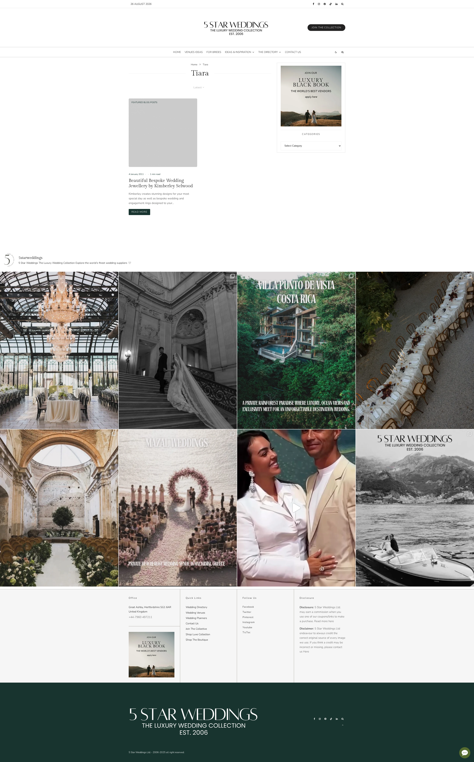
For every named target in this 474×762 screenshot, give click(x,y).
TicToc (247, 632)
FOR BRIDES (213, 52)
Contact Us (192, 623)
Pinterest (248, 617)
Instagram (249, 622)
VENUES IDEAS (194, 52)
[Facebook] (313, 4)
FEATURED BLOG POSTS (144, 102)
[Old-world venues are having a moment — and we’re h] (59, 508)
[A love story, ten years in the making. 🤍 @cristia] (296, 508)
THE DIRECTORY (268, 52)
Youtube (247, 627)
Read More (140, 212)
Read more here (324, 621)
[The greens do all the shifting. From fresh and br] (59, 350)
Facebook (248, 607)
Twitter (247, 612)
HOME (177, 52)
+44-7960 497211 (140, 617)
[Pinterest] (325, 4)
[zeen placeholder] (163, 132)
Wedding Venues (195, 612)
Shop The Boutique (197, 640)
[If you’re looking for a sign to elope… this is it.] (178, 350)
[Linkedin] (336, 4)
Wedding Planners (196, 618)
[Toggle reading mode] (336, 52)
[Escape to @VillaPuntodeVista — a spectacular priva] (296, 350)
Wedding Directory (196, 607)
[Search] (342, 4)
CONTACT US (293, 52)
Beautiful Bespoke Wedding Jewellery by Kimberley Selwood (161, 183)
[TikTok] (331, 4)
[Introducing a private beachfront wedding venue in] (178, 508)
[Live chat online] (464, 752)
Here (306, 651)
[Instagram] (319, 4)
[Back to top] (342, 725)
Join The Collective (196, 629)
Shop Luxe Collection (198, 634)
